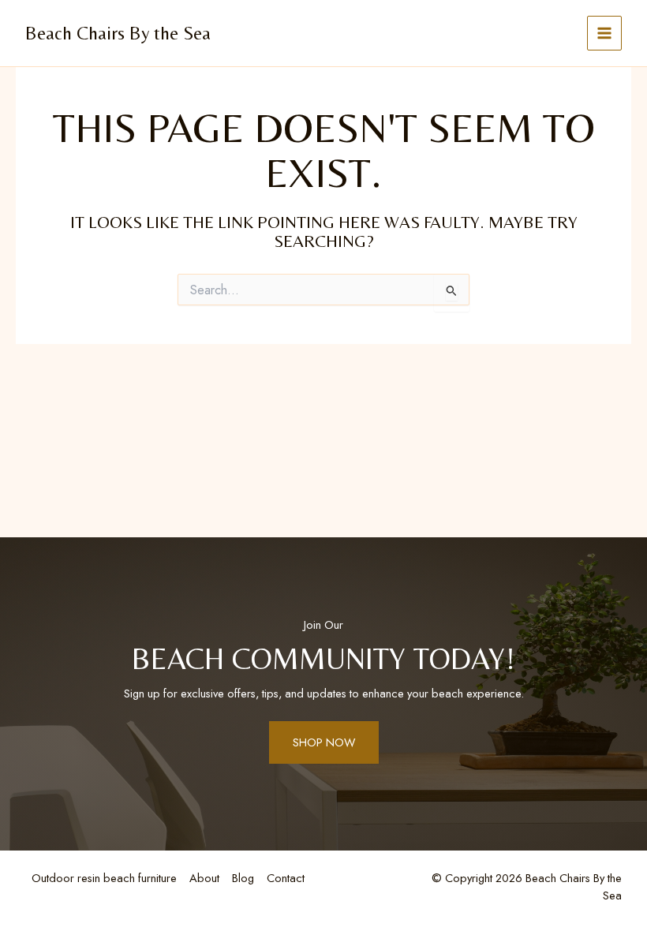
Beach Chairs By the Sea (118, 32)
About (204, 877)
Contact (286, 877)
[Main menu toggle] (604, 33)
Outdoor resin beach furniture (104, 877)
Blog (243, 877)
